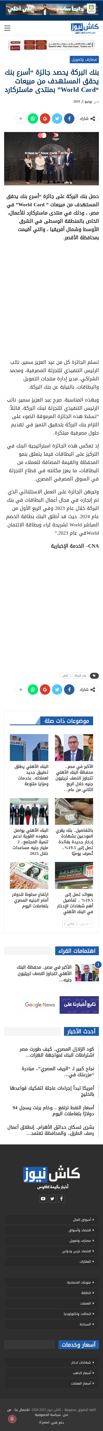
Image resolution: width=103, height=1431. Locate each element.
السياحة (85, 1324)
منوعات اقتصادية (79, 1282)
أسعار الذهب (82, 1373)
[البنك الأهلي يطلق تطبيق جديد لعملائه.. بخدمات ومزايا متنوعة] (29, 747)
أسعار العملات (81, 1383)
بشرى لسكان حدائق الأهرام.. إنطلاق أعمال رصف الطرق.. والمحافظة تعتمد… (50, 1130)
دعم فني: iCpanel (51, 1422)
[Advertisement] (51, 298)
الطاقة (86, 1293)
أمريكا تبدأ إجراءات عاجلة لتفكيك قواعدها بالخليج (52, 1091)
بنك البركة (80, 675)
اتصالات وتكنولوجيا (77, 1314)
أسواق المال (82, 1220)
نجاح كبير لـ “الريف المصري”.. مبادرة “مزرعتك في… (58, 1071)
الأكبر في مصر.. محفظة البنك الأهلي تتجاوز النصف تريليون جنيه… (44, 973)
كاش (65, 675)
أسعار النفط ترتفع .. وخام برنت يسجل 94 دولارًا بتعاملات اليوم (53, 1110)
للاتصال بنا (22, 1410)
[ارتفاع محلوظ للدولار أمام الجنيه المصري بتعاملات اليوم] (29, 875)
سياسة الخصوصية (48, 1415)
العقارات (85, 1262)
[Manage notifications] (12, 1418)
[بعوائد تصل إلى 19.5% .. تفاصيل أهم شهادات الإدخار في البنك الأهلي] (74, 875)
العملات (85, 1303)
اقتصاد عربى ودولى (76, 1251)
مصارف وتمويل (84, 59)
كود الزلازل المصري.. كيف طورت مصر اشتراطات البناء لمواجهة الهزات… (57, 1052)
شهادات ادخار (81, 1362)
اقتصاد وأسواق (80, 1230)
